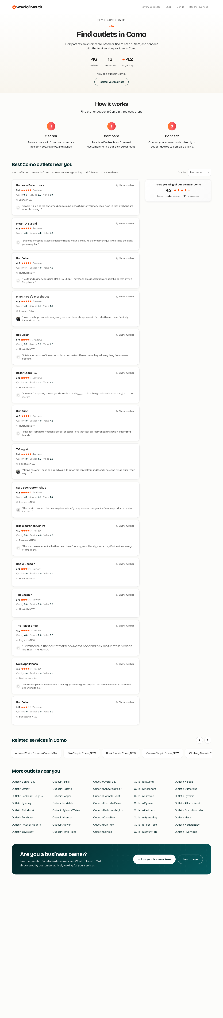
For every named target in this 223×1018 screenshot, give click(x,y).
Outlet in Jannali (61, 781)
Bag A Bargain (25, 564)
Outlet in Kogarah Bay (187, 824)
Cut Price (22, 411)
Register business (198, 7)
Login (168, 7)
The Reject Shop (27, 625)
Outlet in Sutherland (186, 788)
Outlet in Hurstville (103, 824)
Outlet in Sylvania (184, 795)
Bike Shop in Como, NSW (82, 753)
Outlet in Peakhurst (145, 810)
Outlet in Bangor (61, 795)
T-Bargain (22, 449)
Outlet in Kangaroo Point (107, 788)
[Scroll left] (199, 740)
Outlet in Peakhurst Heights (27, 795)
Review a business (151, 7)
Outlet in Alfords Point (187, 803)
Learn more (190, 859)
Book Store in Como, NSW (121, 753)
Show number (126, 185)
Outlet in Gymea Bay (145, 817)
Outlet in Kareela (184, 781)
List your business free (156, 859)
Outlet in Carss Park (104, 817)
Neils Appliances (27, 664)
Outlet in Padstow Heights (108, 810)
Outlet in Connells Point (106, 795)
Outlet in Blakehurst (23, 810)
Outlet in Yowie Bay (23, 831)
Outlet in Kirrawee (144, 795)
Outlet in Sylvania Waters (66, 810)
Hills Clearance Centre (30, 526)
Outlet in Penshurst (22, 817)
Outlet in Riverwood (186, 831)
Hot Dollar (22, 258)
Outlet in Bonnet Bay (23, 781)
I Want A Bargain (27, 223)
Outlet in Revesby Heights (26, 824)
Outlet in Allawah (61, 824)
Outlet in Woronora (145, 788)
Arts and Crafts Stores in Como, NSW (36, 753)
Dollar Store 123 (26, 373)
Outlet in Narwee (102, 831)
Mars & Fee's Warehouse (32, 296)
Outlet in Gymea (143, 803)
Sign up (180, 7)
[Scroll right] (207, 740)
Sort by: (182, 172)
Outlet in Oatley (21, 788)
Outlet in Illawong (144, 781)
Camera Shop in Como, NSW (162, 753)
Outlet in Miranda (62, 817)
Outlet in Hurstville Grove (107, 803)
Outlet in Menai (183, 817)
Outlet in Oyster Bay (104, 781)
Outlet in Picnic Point (64, 831)
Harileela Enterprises (30, 185)
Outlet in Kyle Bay (22, 803)
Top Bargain (24, 594)
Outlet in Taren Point (145, 824)
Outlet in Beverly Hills (145, 831)
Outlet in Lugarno (62, 788)
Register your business (111, 81)
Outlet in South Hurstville (189, 810)
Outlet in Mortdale (62, 803)
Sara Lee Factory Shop (31, 487)
